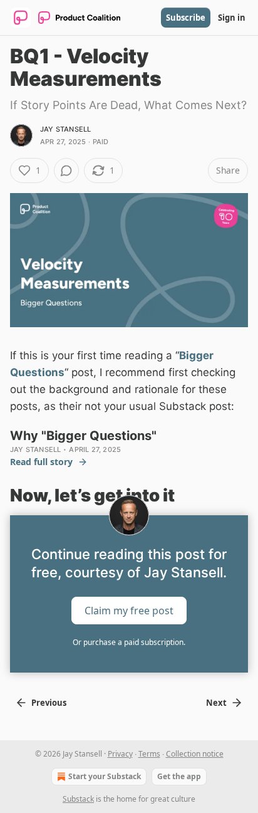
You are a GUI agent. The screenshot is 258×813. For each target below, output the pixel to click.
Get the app (179, 776)
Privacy (120, 753)
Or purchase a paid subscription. (129, 642)
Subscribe (185, 17)
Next (216, 702)
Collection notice (195, 753)
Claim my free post (129, 610)
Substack (78, 799)
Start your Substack (104, 776)
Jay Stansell (65, 129)
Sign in (231, 17)
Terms (149, 753)
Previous (48, 702)
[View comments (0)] (66, 170)
